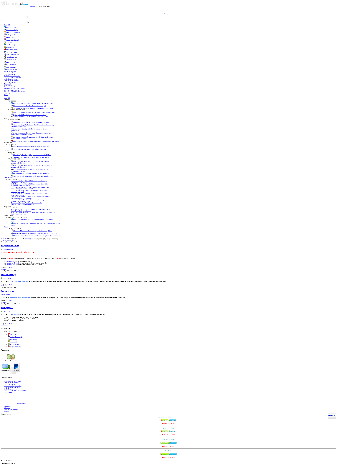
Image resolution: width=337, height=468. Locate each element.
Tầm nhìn (7, 408)
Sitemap (6, 411)
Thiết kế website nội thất (11, 74)
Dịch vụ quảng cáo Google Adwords (14, 88)
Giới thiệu (7, 406)
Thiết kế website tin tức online (12, 381)
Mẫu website (7, 84)
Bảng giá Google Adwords (11, 90)
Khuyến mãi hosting (10, 245)
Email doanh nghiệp (9, 87)
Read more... (4, 269)
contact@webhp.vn (165, 13)
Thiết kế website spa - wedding (13, 386)
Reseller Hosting (8, 274)
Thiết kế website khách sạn (11, 80)
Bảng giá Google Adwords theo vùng (14, 91)
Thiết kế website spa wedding (12, 77)
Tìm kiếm (7, 93)
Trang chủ (7, 25)
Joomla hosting (7, 291)
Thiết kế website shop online (12, 76)
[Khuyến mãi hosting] (7, 249)
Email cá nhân (8, 85)
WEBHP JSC (4, 238)
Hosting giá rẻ (29, 238)
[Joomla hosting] (5, 294)
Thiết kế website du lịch (10, 79)
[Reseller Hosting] (6, 278)
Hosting (10, 267)
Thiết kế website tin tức (10, 82)
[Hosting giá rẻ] (5, 311)
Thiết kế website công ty (11, 73)
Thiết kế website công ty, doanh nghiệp (15, 390)
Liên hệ (6, 95)
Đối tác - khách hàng (10, 71)
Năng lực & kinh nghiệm (11, 409)
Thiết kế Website (9, 177)
